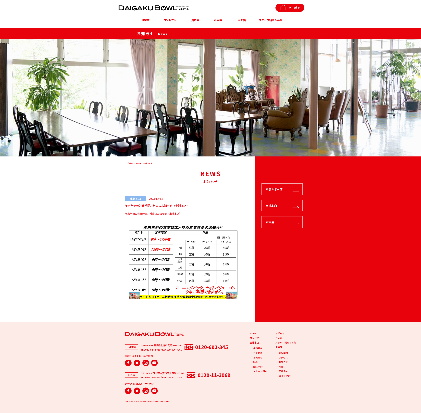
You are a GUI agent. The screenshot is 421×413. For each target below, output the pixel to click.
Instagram (145, 363)
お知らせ (257, 357)
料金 (255, 362)
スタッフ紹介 (260, 371)
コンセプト (169, 20)
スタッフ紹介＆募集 (270, 20)
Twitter (137, 363)
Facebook (128, 363)
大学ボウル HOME (133, 163)
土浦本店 (194, 20)
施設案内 (257, 348)
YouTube (154, 363)
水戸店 (218, 20)
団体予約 (257, 366)
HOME (146, 20)
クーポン (294, 8)
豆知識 (242, 20)
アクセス (257, 352)
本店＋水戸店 (274, 189)
